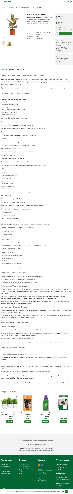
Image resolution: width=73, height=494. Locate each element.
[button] (27, 421)
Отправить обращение (61, 464)
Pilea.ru (62, 19)
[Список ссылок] (9, 464)
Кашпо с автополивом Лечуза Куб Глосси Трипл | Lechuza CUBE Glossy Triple (9, 414)
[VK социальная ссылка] (42, 465)
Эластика (38, 7)
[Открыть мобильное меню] (1, 1)
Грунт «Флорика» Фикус (63, 413)
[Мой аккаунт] (64, 1)
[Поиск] (62, 1)
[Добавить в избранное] (16, 396)
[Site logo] (7, 1)
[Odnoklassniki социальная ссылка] (39, 465)
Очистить (70, 29)
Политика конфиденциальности (62, 483)
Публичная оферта (59, 485)
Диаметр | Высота (61, 27)
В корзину (65, 33)
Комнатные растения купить (61, 477)
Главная (3, 7)
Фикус (33, 7)
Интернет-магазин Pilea (65, 479)
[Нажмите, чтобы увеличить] (3, 37)
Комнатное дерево (24, 7)
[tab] (4, 69)
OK (66, 491)
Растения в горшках (12, 7)
